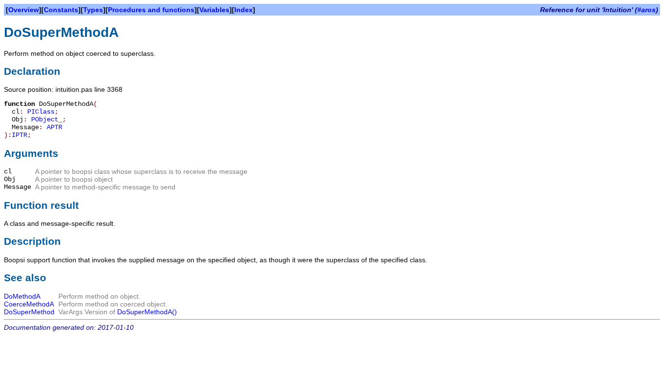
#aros (646, 10)
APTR (54, 127)
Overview (23, 10)
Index (243, 10)
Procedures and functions (151, 10)
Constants (61, 10)
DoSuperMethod (29, 312)
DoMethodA (22, 296)
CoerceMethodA (29, 304)
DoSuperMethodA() (147, 312)
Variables (214, 10)
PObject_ (46, 119)
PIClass (40, 112)
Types (93, 10)
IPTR (19, 135)
